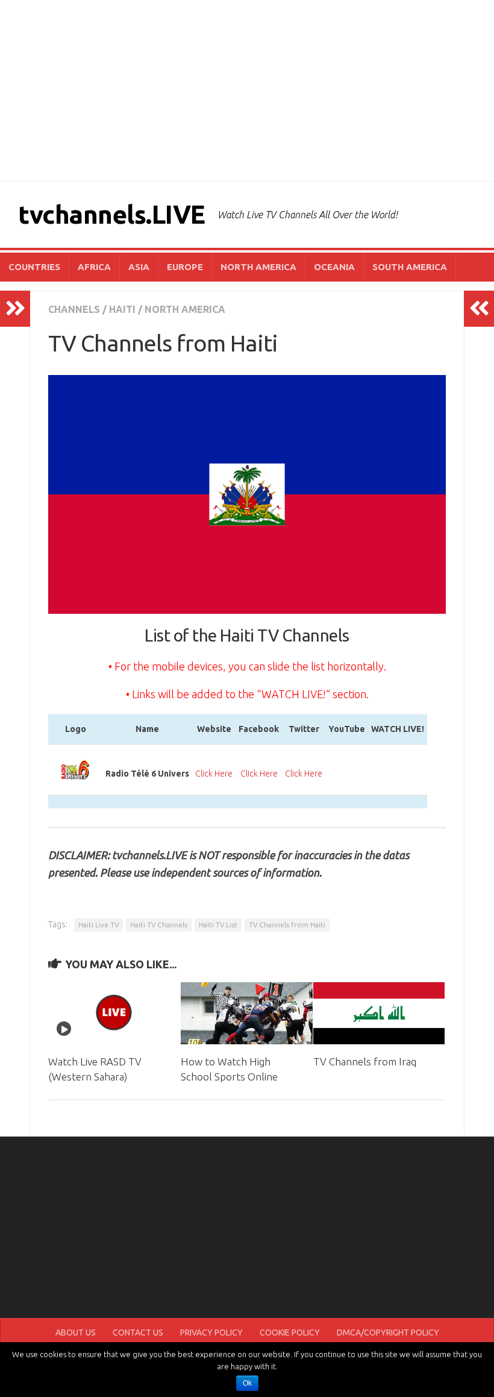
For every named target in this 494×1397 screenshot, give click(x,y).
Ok (247, 1383)
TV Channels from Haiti (287, 925)
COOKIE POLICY (290, 1332)
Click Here (214, 773)
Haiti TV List (218, 925)
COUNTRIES (34, 267)
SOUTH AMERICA (409, 267)
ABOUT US (75, 1332)
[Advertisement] (247, 90)
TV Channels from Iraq (364, 1061)
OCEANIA (334, 267)
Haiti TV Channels (158, 925)
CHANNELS (74, 309)
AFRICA (94, 267)
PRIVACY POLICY (211, 1332)
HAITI (122, 309)
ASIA (138, 267)
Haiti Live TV (98, 925)
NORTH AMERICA (258, 267)
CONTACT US (138, 1332)
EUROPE (185, 267)
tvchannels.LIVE (111, 214)
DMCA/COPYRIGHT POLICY (388, 1332)
